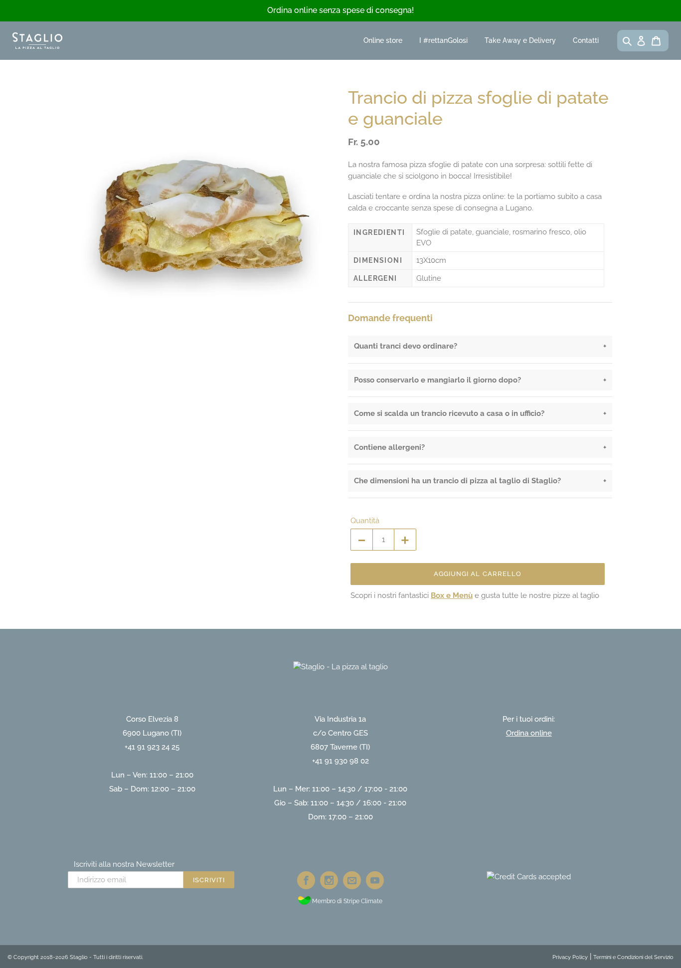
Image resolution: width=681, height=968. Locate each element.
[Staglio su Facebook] (306, 880)
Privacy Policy (570, 957)
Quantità (364, 520)
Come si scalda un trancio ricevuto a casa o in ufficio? (449, 413)
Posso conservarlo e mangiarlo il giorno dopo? (437, 380)
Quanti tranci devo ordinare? (405, 346)
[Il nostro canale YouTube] (374, 880)
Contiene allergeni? (389, 447)
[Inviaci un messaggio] (351, 880)
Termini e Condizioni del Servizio (633, 957)
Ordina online (529, 733)
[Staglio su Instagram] (329, 880)
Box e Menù (452, 595)
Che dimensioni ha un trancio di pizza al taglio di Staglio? (457, 480)
